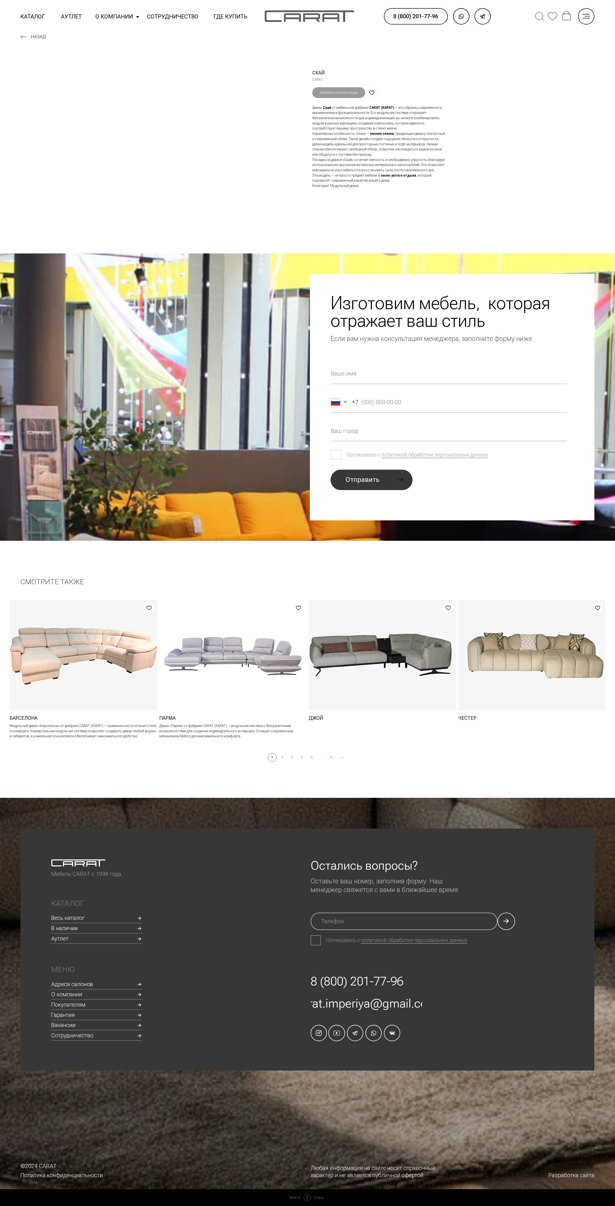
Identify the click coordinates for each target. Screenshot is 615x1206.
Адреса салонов (72, 984)
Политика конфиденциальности (61, 1175)
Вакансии (63, 1025)
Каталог (32, 16)
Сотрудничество (72, 1035)
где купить (230, 16)
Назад (38, 36)
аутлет (71, 16)
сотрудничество (172, 16)
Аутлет (59, 938)
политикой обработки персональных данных (434, 455)
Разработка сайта (571, 1175)
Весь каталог (68, 918)
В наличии (64, 928)
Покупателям (68, 1004)
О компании (114, 16)
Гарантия (63, 1015)
